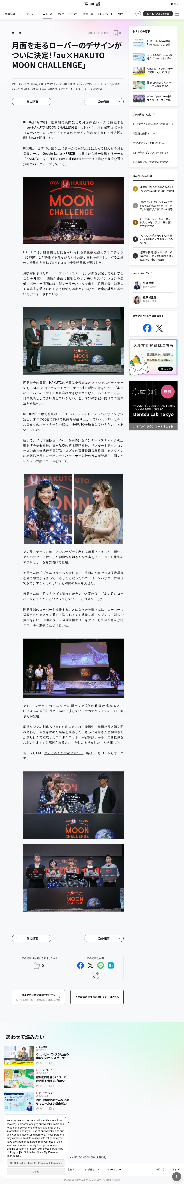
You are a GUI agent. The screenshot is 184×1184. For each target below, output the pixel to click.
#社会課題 (69, 84)
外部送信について (93, 1169)
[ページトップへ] (176, 1176)
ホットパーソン (141, 273)
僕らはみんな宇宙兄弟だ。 (63, 753)
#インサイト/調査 (21, 89)
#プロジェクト (66, 89)
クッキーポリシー (113, 1169)
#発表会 (52, 89)
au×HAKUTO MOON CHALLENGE (52, 127)
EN (176, 3)
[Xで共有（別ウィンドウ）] (90, 965)
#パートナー (82, 89)
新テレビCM (81, 705)
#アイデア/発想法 (110, 84)
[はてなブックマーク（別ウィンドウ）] (110, 965)
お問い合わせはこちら (166, 1169)
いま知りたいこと (142, 114)
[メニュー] (177, 13)
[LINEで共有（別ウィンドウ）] (100, 965)
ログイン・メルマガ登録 (158, 13)
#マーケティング (20, 84)
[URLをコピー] (95, 975)
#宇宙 (43, 89)
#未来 (35, 89)
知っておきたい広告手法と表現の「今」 (153, 124)
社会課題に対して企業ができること (152, 162)
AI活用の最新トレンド (144, 133)
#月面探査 (96, 89)
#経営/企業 (37, 84)
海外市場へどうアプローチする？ (150, 152)
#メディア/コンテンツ (88, 84)
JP (172, 3)
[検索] (138, 13)
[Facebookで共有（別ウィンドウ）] (80, 965)
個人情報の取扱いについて (69, 1169)
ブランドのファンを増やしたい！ (149, 143)
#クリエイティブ (53, 84)
